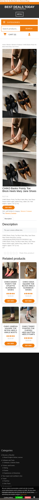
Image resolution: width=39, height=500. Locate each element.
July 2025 (5, 422)
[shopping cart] (4, 34)
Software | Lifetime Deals (12, 370)
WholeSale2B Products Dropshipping (15, 474)
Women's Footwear (17, 44)
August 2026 (6, 406)
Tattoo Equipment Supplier (10, 434)
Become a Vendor (8, 477)
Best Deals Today (19, 7)
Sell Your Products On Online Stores (14, 455)
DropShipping (6, 466)
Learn (4, 480)
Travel (4, 386)
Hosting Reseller (9, 447)
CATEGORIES (13, 22)
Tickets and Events (8, 373)
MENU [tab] (19, 14)
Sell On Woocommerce (11, 460)
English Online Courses (11, 482)
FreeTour (6, 388)
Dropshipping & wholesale (12, 471)
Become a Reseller (8, 362)
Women (9, 44)
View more (24, 494)
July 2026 (5, 409)
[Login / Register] (29, 34)
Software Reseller (9, 450)
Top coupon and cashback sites (12, 383)
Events (6, 378)
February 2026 (7, 414)
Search (28, 29)
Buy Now (8, 207)
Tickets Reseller (9, 452)
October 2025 (6, 419)
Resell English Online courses (13, 365)
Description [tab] (8, 218)
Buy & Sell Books (8, 436)
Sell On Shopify (9, 458)
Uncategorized (7, 394)
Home (4, 44)
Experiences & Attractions (12, 380)
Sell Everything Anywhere (12, 463)
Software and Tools (8, 368)
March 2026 (6, 411)
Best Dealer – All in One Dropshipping (16, 469)
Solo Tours (7, 391)
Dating (6, 375)
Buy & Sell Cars (7, 439)
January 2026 (6, 416)
